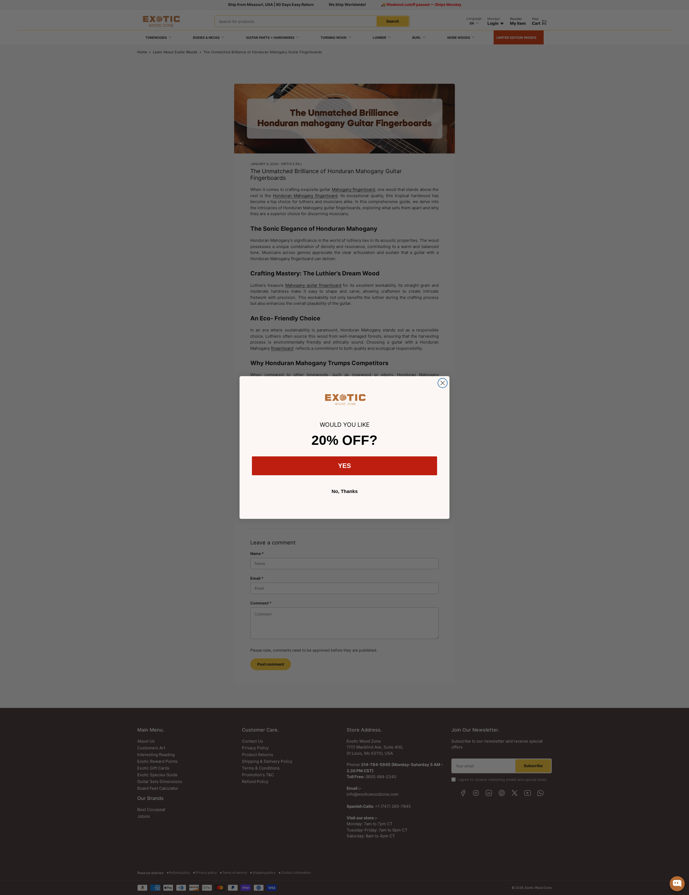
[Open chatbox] (677, 883)
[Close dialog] (442, 383)
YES (344, 465)
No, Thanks (345, 491)
